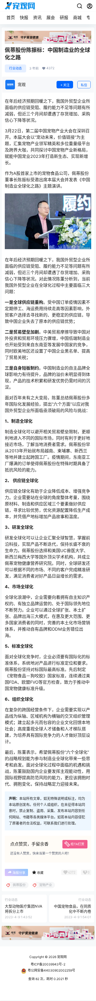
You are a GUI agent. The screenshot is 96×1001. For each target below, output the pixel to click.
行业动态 (15, 68)
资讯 (37, 17)
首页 (10, 17)
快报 (24, 17)
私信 (84, 85)
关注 (66, 85)
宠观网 (61, 957)
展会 (50, 17)
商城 (77, 17)
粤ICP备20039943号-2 (48, 964)
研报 (64, 17)
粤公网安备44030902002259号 (51, 970)
